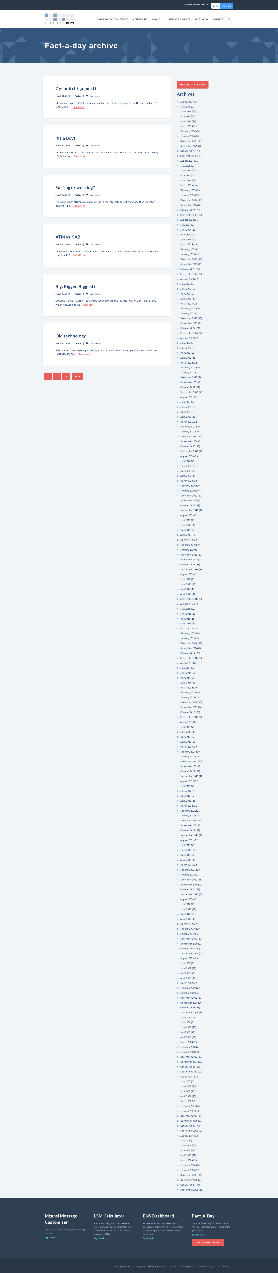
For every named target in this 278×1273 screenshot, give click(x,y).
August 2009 (187, 958)
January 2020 (187, 490)
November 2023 (189, 264)
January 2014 (187, 697)
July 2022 (185, 342)
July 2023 (185, 283)
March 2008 (186, 1042)
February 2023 (188, 308)
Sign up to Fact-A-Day (192, 84)
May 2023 (185, 293)
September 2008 (189, 1012)
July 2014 (185, 667)
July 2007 (185, 1081)
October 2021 (187, 387)
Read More (79, 106)
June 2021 (185, 406)
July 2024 (185, 224)
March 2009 (186, 982)
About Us (158, 19)
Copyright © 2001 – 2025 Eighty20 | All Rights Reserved (140, 1266)
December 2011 (188, 820)
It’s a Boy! (65, 138)
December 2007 (188, 1056)
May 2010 (185, 914)
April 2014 (185, 682)
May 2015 (185, 618)
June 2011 (185, 850)
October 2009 (187, 948)
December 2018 (188, 554)
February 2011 (188, 869)
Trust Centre (223, 1266)
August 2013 (187, 722)
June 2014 (185, 672)
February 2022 (188, 367)
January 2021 (187, 431)
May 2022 (185, 352)
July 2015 (185, 608)
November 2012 (189, 766)
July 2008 (185, 1022)
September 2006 (189, 1130)
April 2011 (185, 859)
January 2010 (187, 933)
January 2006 (187, 1170)
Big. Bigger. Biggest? (76, 286)
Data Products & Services (112, 19)
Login (215, 5)
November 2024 (189, 205)
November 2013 (189, 707)
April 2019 (185, 534)
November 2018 (189, 559)
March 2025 (186, 185)
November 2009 (189, 943)
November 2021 (189, 382)
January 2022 (187, 372)
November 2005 (189, 1179)
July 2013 (185, 727)
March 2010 (186, 923)
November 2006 (189, 1120)
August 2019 (187, 515)
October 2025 (187, 150)
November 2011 (189, 825)
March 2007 (186, 1101)
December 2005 (188, 1175)
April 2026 (185, 121)
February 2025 (188, 190)
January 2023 (187, 313)
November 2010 (189, 884)
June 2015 (185, 613)
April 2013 (185, 741)
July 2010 (185, 904)
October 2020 (187, 446)
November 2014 (189, 648)
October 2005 (187, 1184)
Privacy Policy (188, 1266)
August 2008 (187, 1017)
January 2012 (187, 815)
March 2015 (186, 628)
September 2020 (189, 451)
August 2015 (187, 603)
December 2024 (188, 200)
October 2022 (187, 328)
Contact (218, 19)
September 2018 (189, 569)
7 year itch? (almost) (76, 88)
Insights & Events (179, 19)
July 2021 (185, 401)
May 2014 (185, 677)
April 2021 (185, 416)
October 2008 (187, 1007)
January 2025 (187, 195)
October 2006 (187, 1125)
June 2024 (185, 229)
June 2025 (185, 170)
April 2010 (185, 919)
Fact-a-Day (198, 1234)
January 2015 (187, 638)
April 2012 (185, 800)
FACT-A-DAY (201, 19)
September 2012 (189, 776)
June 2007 (185, 1086)
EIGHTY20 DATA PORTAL (197, 4)
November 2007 (189, 1061)
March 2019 (186, 539)
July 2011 (185, 845)
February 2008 (188, 1046)
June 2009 (185, 968)
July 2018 (185, 579)
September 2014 (189, 658)
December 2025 (188, 141)
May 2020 (185, 471)
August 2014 (187, 663)
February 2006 (188, 1165)
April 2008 (185, 1037)
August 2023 (187, 279)
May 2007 (185, 1091)
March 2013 (186, 746)
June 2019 (185, 525)
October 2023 (187, 269)
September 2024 (189, 214)
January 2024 (187, 254)
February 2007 (188, 1106)
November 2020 (189, 441)
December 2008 (188, 997)
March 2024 (186, 244)
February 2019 (188, 544)
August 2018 (187, 574)
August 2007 (187, 1076)
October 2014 (187, 653)
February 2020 (188, 485)
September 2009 (189, 953)
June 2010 (185, 909)
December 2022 (188, 318)
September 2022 (189, 333)
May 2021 (185, 411)
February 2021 (188, 426)
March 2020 (186, 480)
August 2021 (187, 397)
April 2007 (185, 1096)
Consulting (140, 19)
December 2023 (188, 259)
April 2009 (185, 978)
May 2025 (185, 175)
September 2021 (189, 392)
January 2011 (187, 874)
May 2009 (185, 973)
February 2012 (188, 810)
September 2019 (189, 510)
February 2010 (188, 928)
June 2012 (185, 790)
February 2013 (188, 751)
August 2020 (187, 456)
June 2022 (185, 347)
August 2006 (187, 1135)
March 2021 (186, 421)
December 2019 (188, 495)
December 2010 (188, 879)
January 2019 (187, 549)
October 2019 (187, 505)
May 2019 (185, 530)
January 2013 (187, 756)
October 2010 (187, 889)
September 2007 (189, 1071)
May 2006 (185, 1150)
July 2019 (185, 520)
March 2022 (186, 362)
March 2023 (186, 303)
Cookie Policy (205, 1266)
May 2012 (185, 795)
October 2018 (187, 564)
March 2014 (186, 687)
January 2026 (187, 136)
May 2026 (185, 116)
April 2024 (185, 239)
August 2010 (187, 899)
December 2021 (188, 377)
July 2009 (185, 963)
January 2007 (187, 1111)
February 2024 (188, 249)
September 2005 (189, 1189)
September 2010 (189, 894)
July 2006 (185, 1140)
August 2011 (187, 840)
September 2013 (189, 717)
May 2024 (185, 234)
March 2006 (186, 1160)
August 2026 (187, 101)
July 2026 (185, 106)
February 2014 (188, 692)
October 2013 (187, 712)
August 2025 (187, 160)
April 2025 (185, 180)
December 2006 (188, 1115)
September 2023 (189, 274)
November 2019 (189, 500)
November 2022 (189, 323)
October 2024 (187, 209)
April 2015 (185, 623)
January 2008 (187, 1051)
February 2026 (188, 131)
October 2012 (187, 771)
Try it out (50, 1237)
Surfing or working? (75, 187)
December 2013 (188, 702)
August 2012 (187, 781)
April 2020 (185, 475)
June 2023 (185, 288)
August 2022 (187, 338)
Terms (174, 1266)
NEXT (77, 376)
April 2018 (185, 594)
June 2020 (185, 466)
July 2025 (185, 165)
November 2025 (189, 146)
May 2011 (185, 854)
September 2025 (189, 155)
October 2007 (187, 1066)
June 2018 (185, 584)
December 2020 (188, 436)
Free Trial (226, 5)
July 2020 (185, 461)
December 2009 (188, 938)
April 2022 (185, 357)
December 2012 (188, 761)
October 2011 (187, 830)
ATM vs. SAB (68, 236)
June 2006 (185, 1145)
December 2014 (188, 643)
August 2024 (187, 219)
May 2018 (185, 589)
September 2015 (189, 598)
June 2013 (185, 731)
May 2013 (185, 736)
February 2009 (188, 987)
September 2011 (189, 835)
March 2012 (186, 805)
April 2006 (185, 1155)
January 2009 (187, 992)
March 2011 (186, 864)
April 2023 (185, 298)
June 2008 (185, 1027)
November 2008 (189, 1002)
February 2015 (188, 633)
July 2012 (185, 786)
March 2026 (186, 126)
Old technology (71, 335)
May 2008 (185, 1032)
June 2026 (185, 111)
